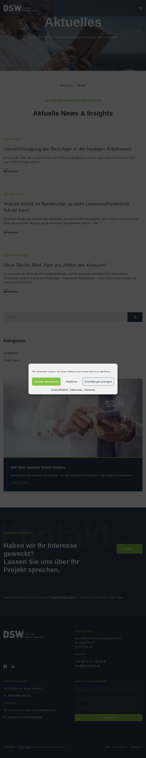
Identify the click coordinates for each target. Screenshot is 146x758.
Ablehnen (71, 381)
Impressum (89, 389)
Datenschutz (76, 389)
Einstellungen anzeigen (98, 381)
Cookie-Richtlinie (59, 389)
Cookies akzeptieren (46, 381)
